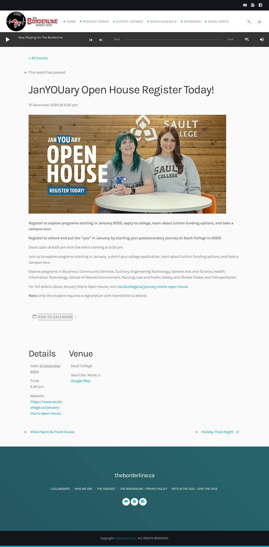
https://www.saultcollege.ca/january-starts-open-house (46, 407)
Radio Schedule (163, 21)
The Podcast (106, 489)
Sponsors (192, 21)
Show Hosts (218, 21)
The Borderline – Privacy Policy (143, 489)
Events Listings (129, 21)
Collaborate (60, 489)
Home (71, 21)
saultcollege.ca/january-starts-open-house (152, 286)
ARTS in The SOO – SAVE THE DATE (195, 489)
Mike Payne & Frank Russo (52, 431)
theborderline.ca (125, 538)
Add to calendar (55, 316)
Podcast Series (96, 21)
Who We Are (83, 489)
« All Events (38, 58)
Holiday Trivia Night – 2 (220, 431)
